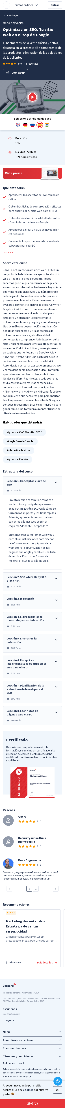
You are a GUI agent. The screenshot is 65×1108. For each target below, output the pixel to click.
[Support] (57, 1081)
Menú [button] (6, 1032)
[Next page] (55, 889)
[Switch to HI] (47, 125)
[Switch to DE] (25, 125)
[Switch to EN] (18, 125)
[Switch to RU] (32, 125)
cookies (28, 1090)
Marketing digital (13, 23)
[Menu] (6, 5)
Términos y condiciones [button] (18, 1056)
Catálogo (12, 15)
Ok (57, 1090)
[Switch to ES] (40, 125)
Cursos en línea (23, 5)
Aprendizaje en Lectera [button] (18, 1040)
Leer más (8, 252)
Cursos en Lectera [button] (14, 1048)
